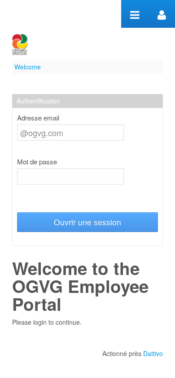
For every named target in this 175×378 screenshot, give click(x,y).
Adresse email (38, 117)
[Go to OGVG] (20, 44)
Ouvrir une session (87, 222)
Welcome (27, 66)
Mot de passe (37, 161)
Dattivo (153, 353)
